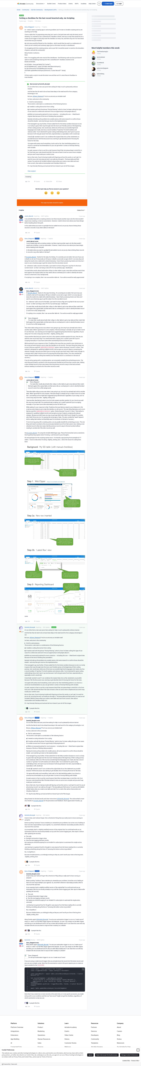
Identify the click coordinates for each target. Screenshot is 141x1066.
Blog (118, 1035)
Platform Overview (17, 1027)
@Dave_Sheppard (38, 96)
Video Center (69, 1035)
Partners (94, 1027)
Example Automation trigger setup (36, 838)
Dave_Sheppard (29, 27)
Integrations (15, 1031)
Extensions (14, 1035)
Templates (94, 1043)
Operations (41, 1035)
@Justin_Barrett (31, 257)
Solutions (41, 1023)
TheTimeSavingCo (102, 51)
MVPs (76, 3)
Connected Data (16, 1047)
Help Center (92, 3)
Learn (66, 1023)
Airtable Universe (97, 1047)
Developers (95, 1035)
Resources (94, 1023)
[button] (108, 4)
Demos (67, 1039)
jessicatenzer (101, 57)
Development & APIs (51, 10)
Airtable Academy (71, 1027)
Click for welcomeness (35, 102)
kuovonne (27, 940)
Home (18, 10)
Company (120, 1023)
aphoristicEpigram (102, 68)
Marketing (41, 1031)
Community (25, 10)
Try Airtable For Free (123, 1047)
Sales (39, 1043)
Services (94, 1031)
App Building (15, 1039)
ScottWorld (100, 63)
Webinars (68, 1047)
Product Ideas (62, 3)
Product (40, 1027)
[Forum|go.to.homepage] (25, 4)
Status (119, 1039)
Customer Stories (70, 1043)
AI (11, 1043)
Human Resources (44, 1039)
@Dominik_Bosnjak (63, 799)
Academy (83, 3)
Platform (14, 1023)
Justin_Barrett (29, 216)
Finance (40, 1047)
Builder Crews (51, 3)
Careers (119, 1031)
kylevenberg (100, 74)
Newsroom (120, 1043)
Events (71, 3)
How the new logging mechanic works (37, 840)
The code (28, 836)
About (119, 1027)
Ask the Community (37, 10)
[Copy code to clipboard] (83, 969)
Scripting (28, 177)
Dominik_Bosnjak (30, 627)
